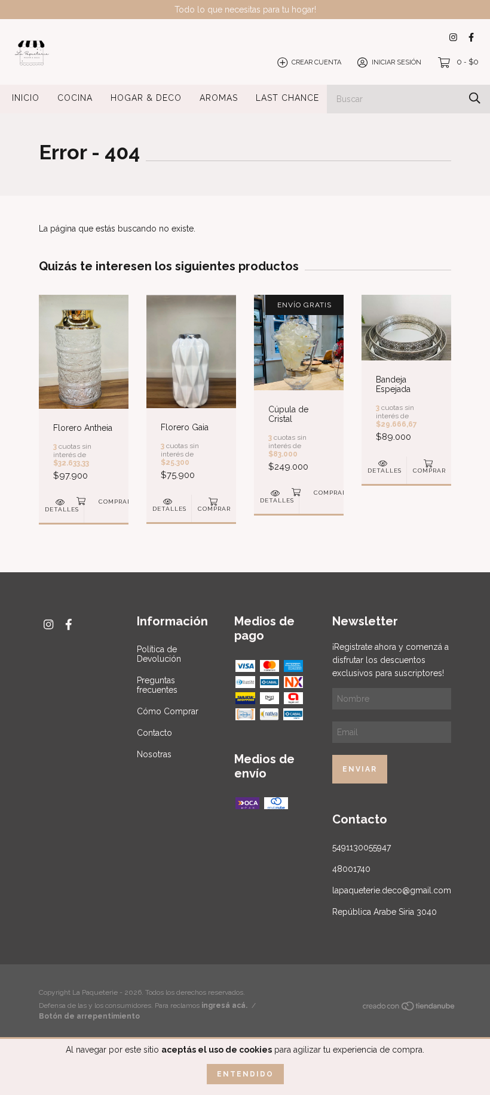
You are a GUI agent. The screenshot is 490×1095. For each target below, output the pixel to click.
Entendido (245, 1074)
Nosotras (154, 754)
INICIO (25, 98)
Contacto (154, 733)
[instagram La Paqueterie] (453, 37)
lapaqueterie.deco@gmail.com (391, 890)
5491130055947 (361, 847)
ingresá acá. (224, 1005)
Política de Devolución (159, 654)
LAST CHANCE (287, 98)
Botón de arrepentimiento (89, 1016)
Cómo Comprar (167, 711)
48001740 (351, 869)
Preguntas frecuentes (157, 685)
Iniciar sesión (396, 62)
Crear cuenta (316, 62)
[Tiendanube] (409, 1008)
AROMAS (219, 98)
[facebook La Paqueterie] (471, 37)
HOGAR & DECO (146, 98)
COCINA (75, 98)
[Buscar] (474, 98)
